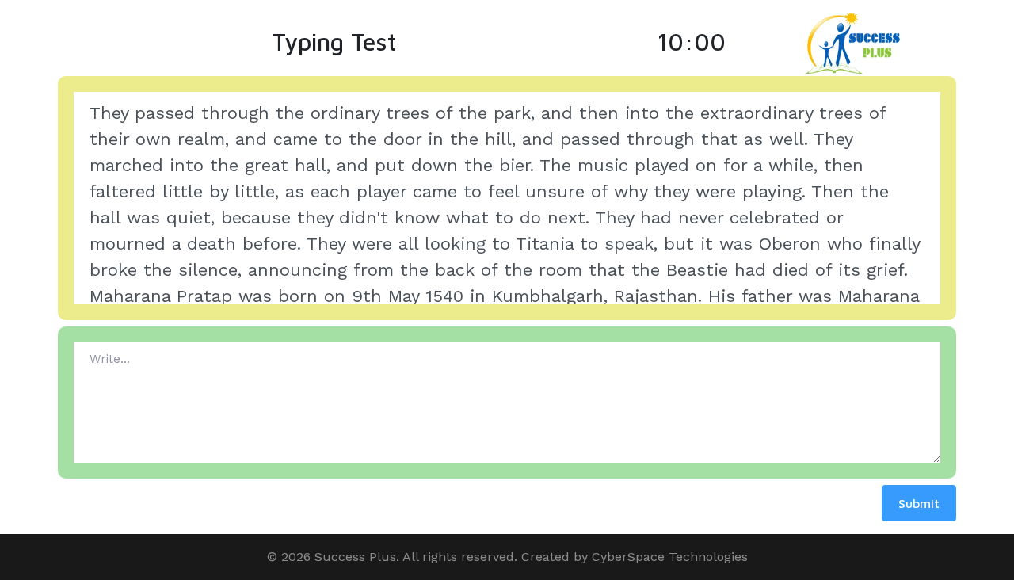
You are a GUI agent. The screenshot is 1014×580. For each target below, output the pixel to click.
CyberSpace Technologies (670, 556)
